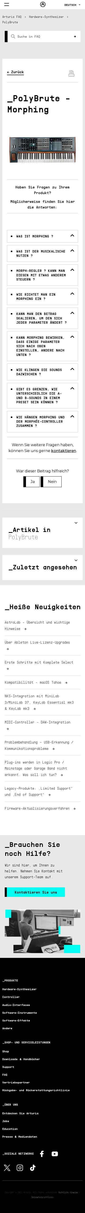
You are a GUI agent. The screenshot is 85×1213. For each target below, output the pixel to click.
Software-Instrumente (19, 1012)
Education (10, 1129)
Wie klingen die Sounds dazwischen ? (39, 372)
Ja (33, 481)
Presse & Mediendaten (19, 1136)
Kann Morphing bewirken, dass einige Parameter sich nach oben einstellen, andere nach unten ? (40, 346)
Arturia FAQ (11, 17)
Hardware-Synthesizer (46, 17)
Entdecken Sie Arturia (20, 1113)
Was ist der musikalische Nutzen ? (40, 253)
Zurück (17, 72)
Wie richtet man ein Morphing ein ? (35, 296)
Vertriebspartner (16, 1082)
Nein (52, 481)
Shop (5, 1051)
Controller (11, 997)
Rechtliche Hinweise (68, 1192)
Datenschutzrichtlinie (42, 1197)
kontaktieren (63, 451)
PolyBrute (10, 22)
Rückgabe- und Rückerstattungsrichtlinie (36, 1090)
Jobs (5, 1121)
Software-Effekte (16, 1020)
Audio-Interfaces (16, 1005)
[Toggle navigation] (6, 5)
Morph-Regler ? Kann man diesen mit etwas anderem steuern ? (41, 275)
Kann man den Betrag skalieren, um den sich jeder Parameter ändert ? (41, 318)
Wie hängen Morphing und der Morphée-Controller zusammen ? (40, 421)
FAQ (4, 1074)
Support (8, 1067)
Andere (7, 1028)
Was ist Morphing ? (34, 236)
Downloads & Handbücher (21, 1059)
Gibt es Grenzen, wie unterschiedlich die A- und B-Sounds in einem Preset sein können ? (39, 395)
